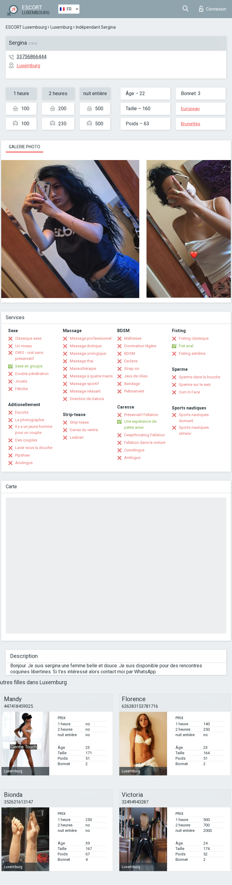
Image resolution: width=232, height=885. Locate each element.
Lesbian (77, 437)
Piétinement (134, 391)
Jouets (21, 381)
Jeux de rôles (135, 376)
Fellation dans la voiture (144, 442)
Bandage (132, 383)
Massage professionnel (90, 338)
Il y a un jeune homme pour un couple (33, 429)
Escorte (21, 412)
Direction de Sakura (87, 398)
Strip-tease (79, 422)
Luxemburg (61, 27)
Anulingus (24, 462)
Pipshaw (22, 455)
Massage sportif (84, 383)
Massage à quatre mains (91, 376)
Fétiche (21, 388)
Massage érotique (86, 346)
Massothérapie (83, 368)
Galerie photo (24, 146)
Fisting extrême (192, 353)
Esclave (130, 361)
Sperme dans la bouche (199, 377)
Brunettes (190, 124)
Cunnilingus (134, 450)
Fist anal (186, 346)
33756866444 (32, 56)
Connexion (216, 9)
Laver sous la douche (33, 447)
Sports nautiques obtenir (194, 430)
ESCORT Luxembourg (26, 27)
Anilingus (132, 457)
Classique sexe (28, 338)
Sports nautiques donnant (194, 417)
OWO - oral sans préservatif (29, 355)
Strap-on (131, 368)
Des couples (26, 440)
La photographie (29, 420)
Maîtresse (132, 338)
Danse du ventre (84, 430)
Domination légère (140, 346)
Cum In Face (189, 392)
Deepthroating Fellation (144, 435)
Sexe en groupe (28, 366)
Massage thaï (81, 361)
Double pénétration (32, 373)
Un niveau (23, 346)
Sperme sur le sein (195, 384)
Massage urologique (88, 353)
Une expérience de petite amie (140, 424)
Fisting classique (193, 338)
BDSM (129, 353)
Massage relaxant (85, 391)
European (190, 108)
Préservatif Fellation (141, 414)
